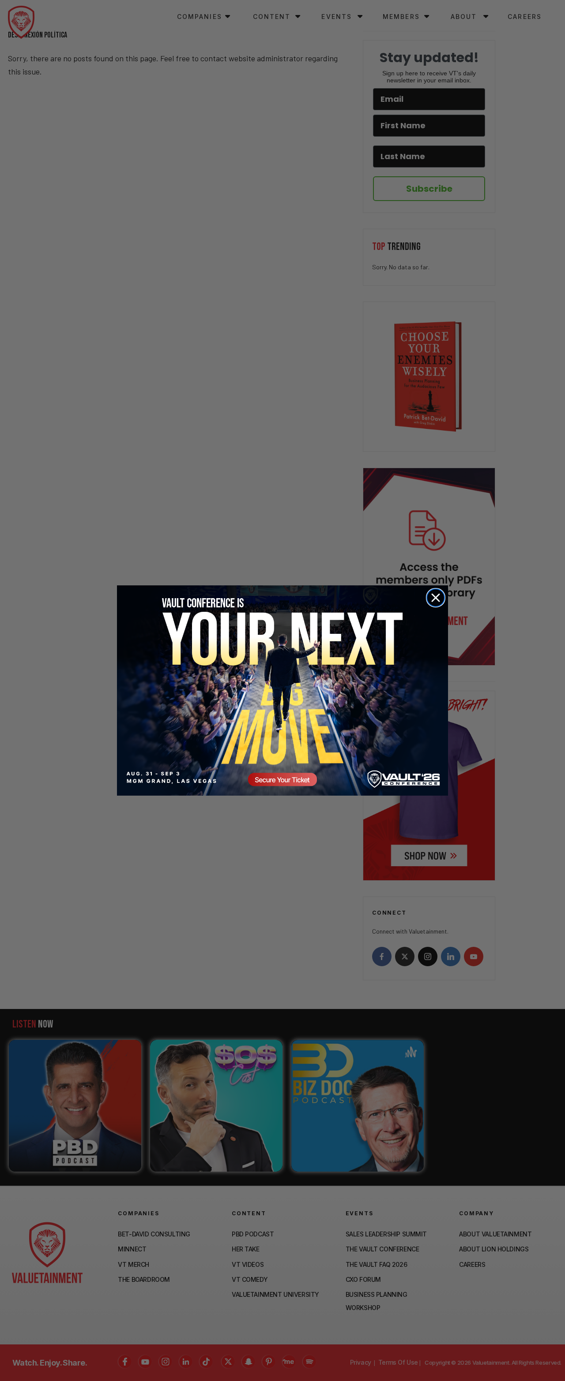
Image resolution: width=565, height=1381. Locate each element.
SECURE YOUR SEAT (282, 690)
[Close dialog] (435, 598)
